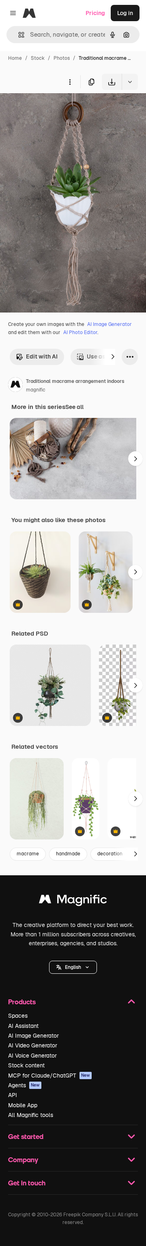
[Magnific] (73, 901)
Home (15, 58)
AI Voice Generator (32, 1055)
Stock (38, 58)
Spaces (18, 1015)
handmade (68, 853)
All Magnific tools (30, 1115)
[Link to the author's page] (15, 385)
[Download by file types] (130, 82)
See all (74, 407)
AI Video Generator (32, 1045)
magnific (35, 390)
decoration (109, 853)
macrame (28, 853)
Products (22, 1001)
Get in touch (26, 1182)
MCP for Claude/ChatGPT (49, 1075)
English (73, 967)
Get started (25, 1136)
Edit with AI (42, 356)
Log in (125, 13)
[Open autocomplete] (18, 35)
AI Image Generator (109, 324)
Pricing (95, 13)
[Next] (112, 357)
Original (52, 109)
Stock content (26, 1065)
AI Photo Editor (80, 332)
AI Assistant (23, 1026)
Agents (24, 1085)
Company (23, 1159)
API (12, 1095)
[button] (73, 967)
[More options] (70, 82)
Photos (62, 58)
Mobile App (22, 1105)
